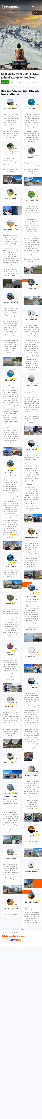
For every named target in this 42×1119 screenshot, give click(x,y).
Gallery (38, 13)
